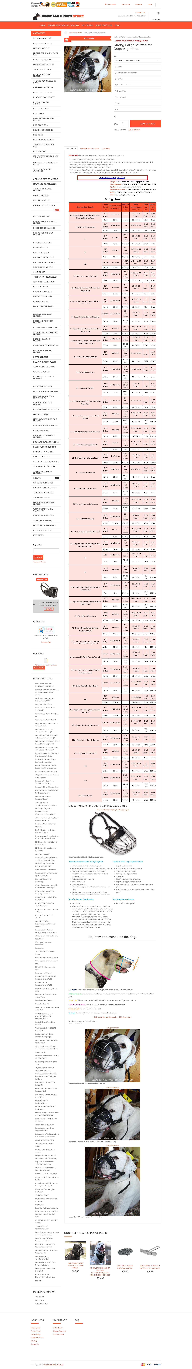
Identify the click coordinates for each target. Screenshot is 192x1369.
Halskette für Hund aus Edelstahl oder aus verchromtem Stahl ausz (46, 1214)
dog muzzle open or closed (44, 1140)
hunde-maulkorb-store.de (53, 1365)
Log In (150, 4)
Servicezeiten (46, 642)
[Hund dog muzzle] (113, 833)
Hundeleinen (39, 948)
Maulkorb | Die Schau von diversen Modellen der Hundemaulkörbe (44, 1015)
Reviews (106, 149)
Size (115, 56)
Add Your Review (134, 130)
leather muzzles (40, 1052)
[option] (75, 1262)
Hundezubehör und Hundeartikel (46, 787)
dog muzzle (39, 1204)
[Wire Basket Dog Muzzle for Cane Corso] (75, 1250)
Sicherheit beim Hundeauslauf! (46, 1174)
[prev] (62, 58)
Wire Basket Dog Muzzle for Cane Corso (75, 1265)
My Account (126, 4)
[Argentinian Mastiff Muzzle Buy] (112, 1114)
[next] (162, 58)
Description (71, 149)
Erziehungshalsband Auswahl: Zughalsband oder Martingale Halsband (45, 1076)
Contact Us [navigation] (112, 4)
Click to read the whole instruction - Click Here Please (112, 1017)
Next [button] (160, 1252)
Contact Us (140, 12)
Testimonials (39, 1297)
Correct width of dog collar (44, 1124)
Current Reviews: (120, 130)
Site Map (34, 1341)
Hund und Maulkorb (42, 854)
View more (39, 668)
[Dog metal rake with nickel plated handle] (150, 1251)
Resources (39, 1280)
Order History (57, 1328)
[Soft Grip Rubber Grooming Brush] (125, 1251)
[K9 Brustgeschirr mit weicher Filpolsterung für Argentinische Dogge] (100, 1253)
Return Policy (35, 1334)
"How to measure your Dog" (112, 177)
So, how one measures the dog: (113, 937)
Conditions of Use (37, 1337)
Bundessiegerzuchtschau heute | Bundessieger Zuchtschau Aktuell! (46, 692)
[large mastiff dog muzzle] (112, 1181)
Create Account (58, 1334)
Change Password (59, 1331)
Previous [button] (65, 1252)
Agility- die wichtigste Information (46, 957)
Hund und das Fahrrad (43, 973)
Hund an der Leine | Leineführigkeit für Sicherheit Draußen (45, 923)
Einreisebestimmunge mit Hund (46, 771)
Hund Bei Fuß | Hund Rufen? (45, 720)
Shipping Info (35, 1328)
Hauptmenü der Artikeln (43, 704)
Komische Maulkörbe (42, 1004)
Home (65, 32)
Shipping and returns (89, 149)
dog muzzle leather (42, 1195)
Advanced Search (39, 562)
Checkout (138, 4)
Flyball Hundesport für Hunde (45, 870)
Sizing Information (41, 1303)
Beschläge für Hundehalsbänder (46, 1208)
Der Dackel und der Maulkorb (45, 1000)
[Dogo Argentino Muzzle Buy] (112, 1055)
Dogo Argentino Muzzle (75, 32)
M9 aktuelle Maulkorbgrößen (45, 814)
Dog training (39, 1300)
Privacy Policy (36, 1331)
